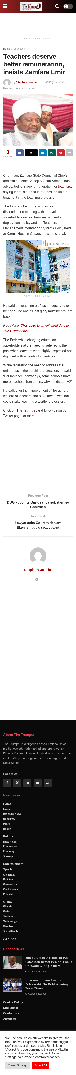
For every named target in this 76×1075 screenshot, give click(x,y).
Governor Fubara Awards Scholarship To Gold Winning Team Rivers (46, 984)
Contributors (10, 889)
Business (10, 841)
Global (8, 901)
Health (7, 828)
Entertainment (13, 863)
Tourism (8, 916)
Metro (6, 823)
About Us (10, 1018)
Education (19, 48)
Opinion (9, 874)
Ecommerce (10, 846)
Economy (9, 851)
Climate (7, 906)
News (7, 809)
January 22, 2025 (54, 82)
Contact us (11, 1013)
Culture (7, 911)
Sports (8, 869)
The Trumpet (26, 410)
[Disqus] (38, 655)
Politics (8, 836)
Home (6, 48)
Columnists (10, 884)
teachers (64, 186)
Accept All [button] (40, 1065)
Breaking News (12, 813)
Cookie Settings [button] (17, 1065)
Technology (10, 921)
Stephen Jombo (26, 82)
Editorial (8, 894)
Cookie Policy (13, 1002)
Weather (8, 926)
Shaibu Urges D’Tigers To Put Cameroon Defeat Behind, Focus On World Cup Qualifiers (48, 962)
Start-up (8, 856)
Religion (8, 879)
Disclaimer (10, 1007)
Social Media (10, 931)
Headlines (9, 818)
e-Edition (9, 939)
